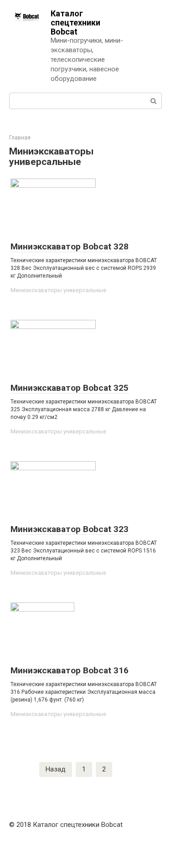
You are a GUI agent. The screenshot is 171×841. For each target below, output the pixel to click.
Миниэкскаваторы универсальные (58, 290)
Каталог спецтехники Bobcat (75, 22)
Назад (56, 769)
